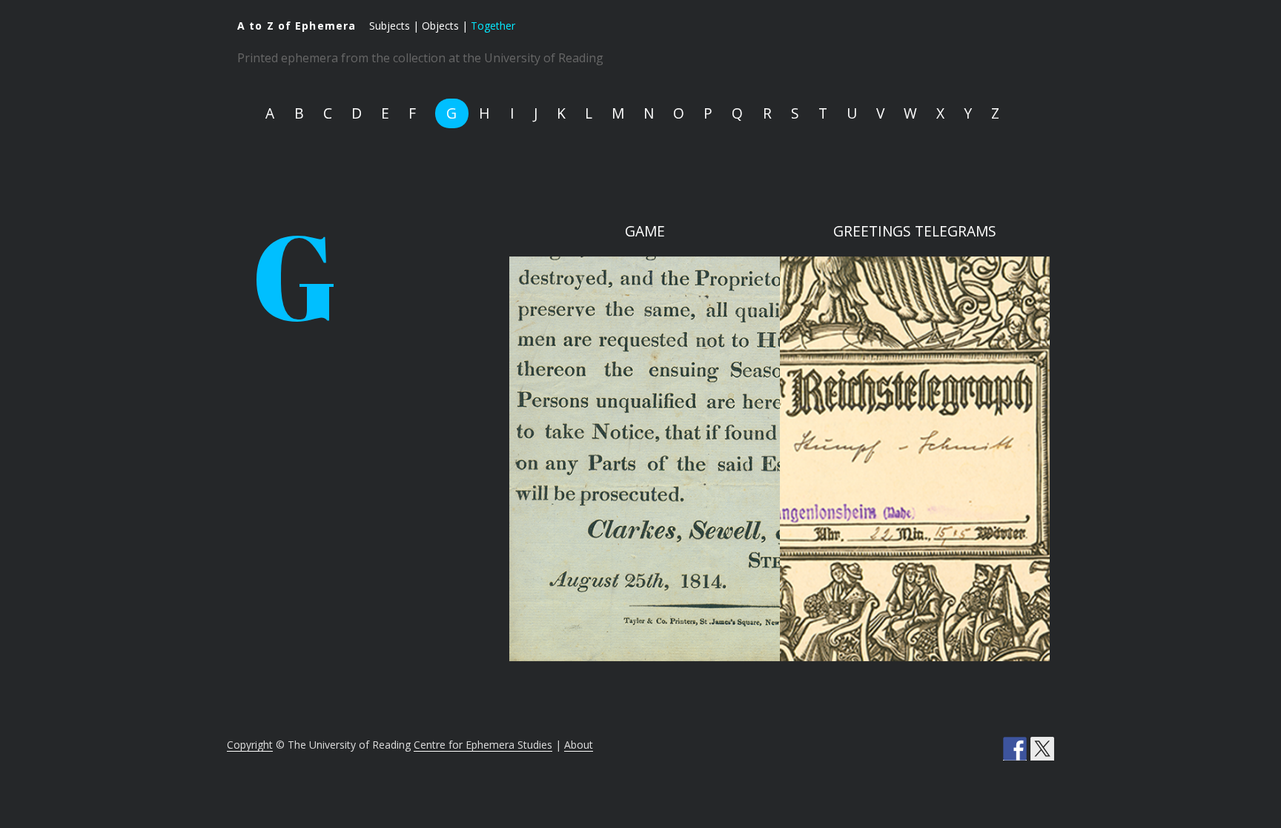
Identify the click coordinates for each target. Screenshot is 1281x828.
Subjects (389, 26)
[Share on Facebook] (1015, 749)
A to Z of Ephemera (296, 26)
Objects (440, 26)
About (578, 745)
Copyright (250, 745)
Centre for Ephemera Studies (483, 745)
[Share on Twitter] (1042, 749)
